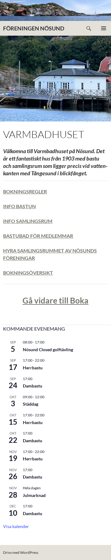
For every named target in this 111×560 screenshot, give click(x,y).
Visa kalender (16, 526)
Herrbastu (33, 367)
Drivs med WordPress (20, 552)
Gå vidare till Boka (55, 300)
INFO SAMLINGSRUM (27, 221)
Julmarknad (34, 495)
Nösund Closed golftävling (48, 349)
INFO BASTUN (19, 206)
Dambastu (32, 385)
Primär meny (103, 28)
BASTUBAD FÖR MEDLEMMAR (38, 236)
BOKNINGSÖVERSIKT (28, 273)
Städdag (30, 404)
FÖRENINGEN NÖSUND (33, 28)
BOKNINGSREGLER (25, 191)
